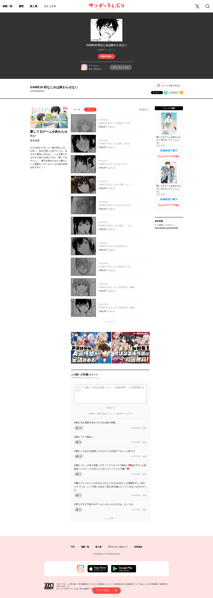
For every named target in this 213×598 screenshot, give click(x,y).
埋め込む (175, 93)
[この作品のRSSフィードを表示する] (181, 92)
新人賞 (33, 6)
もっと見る (109, 322)
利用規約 (138, 547)
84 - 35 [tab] (77, 109)
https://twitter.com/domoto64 (166, 228)
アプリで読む (102, 590)
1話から (145, 109)
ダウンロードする (121, 67)
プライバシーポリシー (118, 547)
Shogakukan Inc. (100, 554)
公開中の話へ (106, 56)
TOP (73, 547)
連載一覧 (7, 6)
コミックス (50, 6)
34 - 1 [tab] (90, 109)
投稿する (110, 407)
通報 (144, 428)
